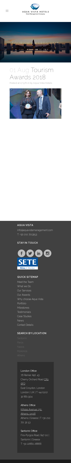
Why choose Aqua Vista (30, 299)
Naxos (20, 346)
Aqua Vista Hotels (42, 83)
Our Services (24, 290)
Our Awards (23, 294)
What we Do (24, 286)
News (20, 320)
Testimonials (24, 312)
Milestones (23, 307)
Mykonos (22, 351)
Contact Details (25, 324)
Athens (21, 355)
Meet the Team (25, 282)
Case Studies (24, 316)
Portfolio (21, 303)
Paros (20, 342)
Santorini (22, 338)
